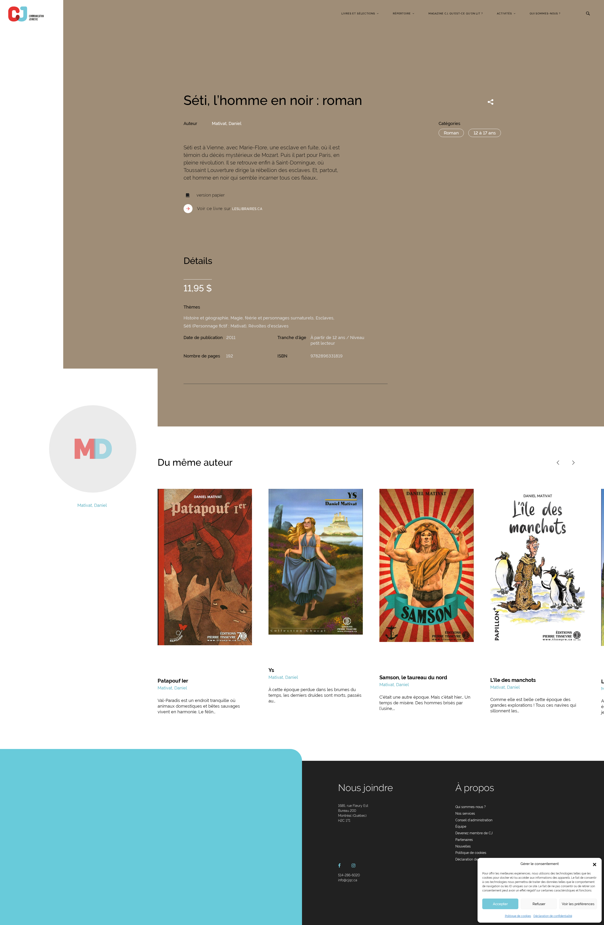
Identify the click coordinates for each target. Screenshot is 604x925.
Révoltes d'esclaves (268, 325)
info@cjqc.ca (347, 880)
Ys (271, 670)
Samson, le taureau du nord (413, 677)
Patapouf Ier (173, 681)
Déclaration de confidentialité (552, 916)
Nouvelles (463, 846)
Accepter (500, 904)
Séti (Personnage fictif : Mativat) (215, 325)
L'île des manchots (513, 680)
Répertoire (402, 13)
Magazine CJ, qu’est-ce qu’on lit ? (455, 13)
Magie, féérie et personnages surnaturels (272, 317)
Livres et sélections (358, 13)
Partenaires (464, 840)
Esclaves (324, 317)
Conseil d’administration (473, 820)
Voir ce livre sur (229, 208)
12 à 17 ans (485, 132)
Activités (504, 13)
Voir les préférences (578, 904)
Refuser (539, 904)
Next (573, 462)
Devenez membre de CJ (474, 833)
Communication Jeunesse (26, 14)
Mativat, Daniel (226, 123)
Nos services (465, 813)
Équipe (460, 826)
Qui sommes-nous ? (545, 13)
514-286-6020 (349, 875)
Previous (558, 462)
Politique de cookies (518, 916)
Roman (451, 132)
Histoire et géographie (206, 317)
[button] (594, 864)
